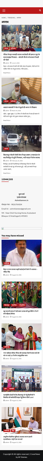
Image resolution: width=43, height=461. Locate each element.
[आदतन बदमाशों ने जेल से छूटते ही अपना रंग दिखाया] (22, 91)
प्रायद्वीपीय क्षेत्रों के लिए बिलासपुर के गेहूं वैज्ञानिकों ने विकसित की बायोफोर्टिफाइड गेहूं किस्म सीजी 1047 (19, 396)
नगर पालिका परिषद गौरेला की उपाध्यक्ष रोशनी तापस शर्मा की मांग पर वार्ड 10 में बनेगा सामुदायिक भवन (21, 354)
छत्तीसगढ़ (13, 48)
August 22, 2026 (16, 317)
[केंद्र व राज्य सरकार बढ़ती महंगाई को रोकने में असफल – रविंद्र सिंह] (22, 253)
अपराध (6, 48)
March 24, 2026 (16, 111)
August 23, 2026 (16, 275)
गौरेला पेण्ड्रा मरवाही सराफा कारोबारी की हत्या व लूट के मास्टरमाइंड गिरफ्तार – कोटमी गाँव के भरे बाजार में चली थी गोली (21, 57)
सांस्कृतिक (22, 305)
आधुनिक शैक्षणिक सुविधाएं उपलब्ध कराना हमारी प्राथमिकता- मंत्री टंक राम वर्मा (17, 438)
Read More (6, 73)
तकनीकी (11, 389)
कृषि (5, 389)
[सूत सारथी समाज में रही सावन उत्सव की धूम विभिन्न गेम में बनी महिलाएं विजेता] (22, 295)
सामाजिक (14, 305)
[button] (4, 10)
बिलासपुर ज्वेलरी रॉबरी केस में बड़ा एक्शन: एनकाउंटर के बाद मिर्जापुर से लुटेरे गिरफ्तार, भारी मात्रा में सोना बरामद (21, 156)
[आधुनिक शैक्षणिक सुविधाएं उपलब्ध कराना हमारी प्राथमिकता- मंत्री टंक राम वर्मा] (22, 420)
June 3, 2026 (15, 63)
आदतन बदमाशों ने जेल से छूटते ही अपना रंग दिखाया (20, 107)
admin (7, 63)
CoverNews (35, 454)
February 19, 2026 (17, 161)
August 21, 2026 (16, 442)
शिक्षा (13, 431)
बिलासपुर (6, 305)
